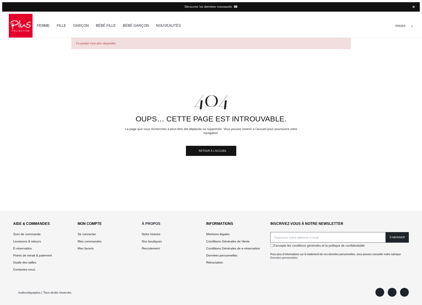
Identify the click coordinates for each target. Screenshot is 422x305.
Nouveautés (168, 25)
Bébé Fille (106, 25)
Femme (43, 25)
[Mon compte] (387, 25)
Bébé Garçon (136, 25)
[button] (373, 25)
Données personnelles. (284, 257)
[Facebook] (379, 292)
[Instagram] (392, 292)
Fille (61, 25)
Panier (400, 25)
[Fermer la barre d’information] (414, 7)
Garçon (81, 25)
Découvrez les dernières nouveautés (211, 6)
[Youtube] (404, 292)
